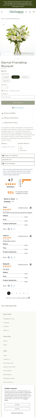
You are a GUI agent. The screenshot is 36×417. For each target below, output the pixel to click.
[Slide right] (22, 59)
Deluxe (15, 77)
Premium (25, 77)
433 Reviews (12, 187)
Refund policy (7, 374)
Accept (17, 404)
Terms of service (8, 382)
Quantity (4, 84)
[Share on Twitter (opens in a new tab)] (12, 229)
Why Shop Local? (8, 363)
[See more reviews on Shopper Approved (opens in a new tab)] (14, 229)
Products (6, 326)
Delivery (6, 91)
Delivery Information (9, 367)
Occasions (6, 322)
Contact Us (6, 359)
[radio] (26, 179)
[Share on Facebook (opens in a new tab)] (9, 229)
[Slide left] (14, 59)
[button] (26, 12)
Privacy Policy (7, 370)
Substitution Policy (9, 378)
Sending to (7, 94)
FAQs (5, 355)
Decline (17, 408)
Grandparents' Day (8, 319)
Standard (6, 77)
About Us (6, 330)
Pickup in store (15, 91)
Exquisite (6, 81)
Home (2, 18)
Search (5, 341)
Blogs (5, 345)
